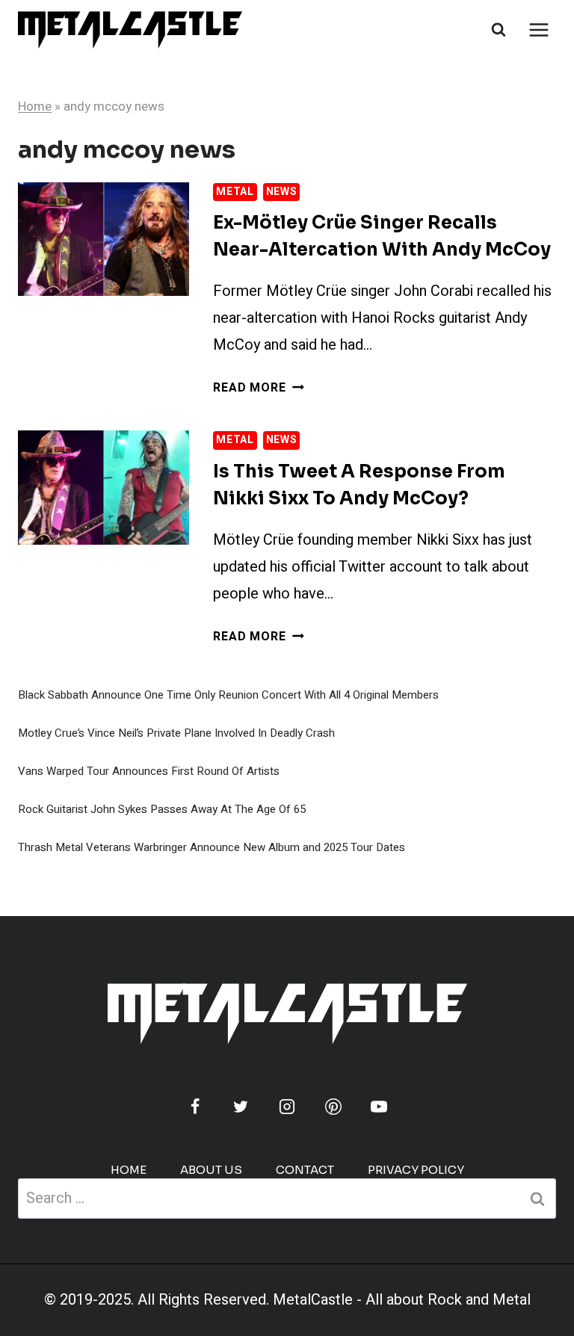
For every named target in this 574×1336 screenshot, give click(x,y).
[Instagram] (287, 1106)
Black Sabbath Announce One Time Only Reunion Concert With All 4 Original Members (228, 695)
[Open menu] (538, 29)
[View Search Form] (498, 30)
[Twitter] (240, 1106)
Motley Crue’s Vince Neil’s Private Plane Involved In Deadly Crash (176, 733)
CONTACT (305, 1170)
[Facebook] (195, 1106)
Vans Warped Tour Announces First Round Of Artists (149, 771)
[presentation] (103, 239)
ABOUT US (211, 1170)
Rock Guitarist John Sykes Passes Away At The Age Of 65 (162, 809)
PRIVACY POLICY (416, 1170)
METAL (235, 192)
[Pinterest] (333, 1106)
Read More (258, 388)
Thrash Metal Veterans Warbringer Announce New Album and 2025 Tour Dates (211, 847)
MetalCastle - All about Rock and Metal (402, 1300)
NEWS (281, 192)
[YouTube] (378, 1106)
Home (35, 106)
